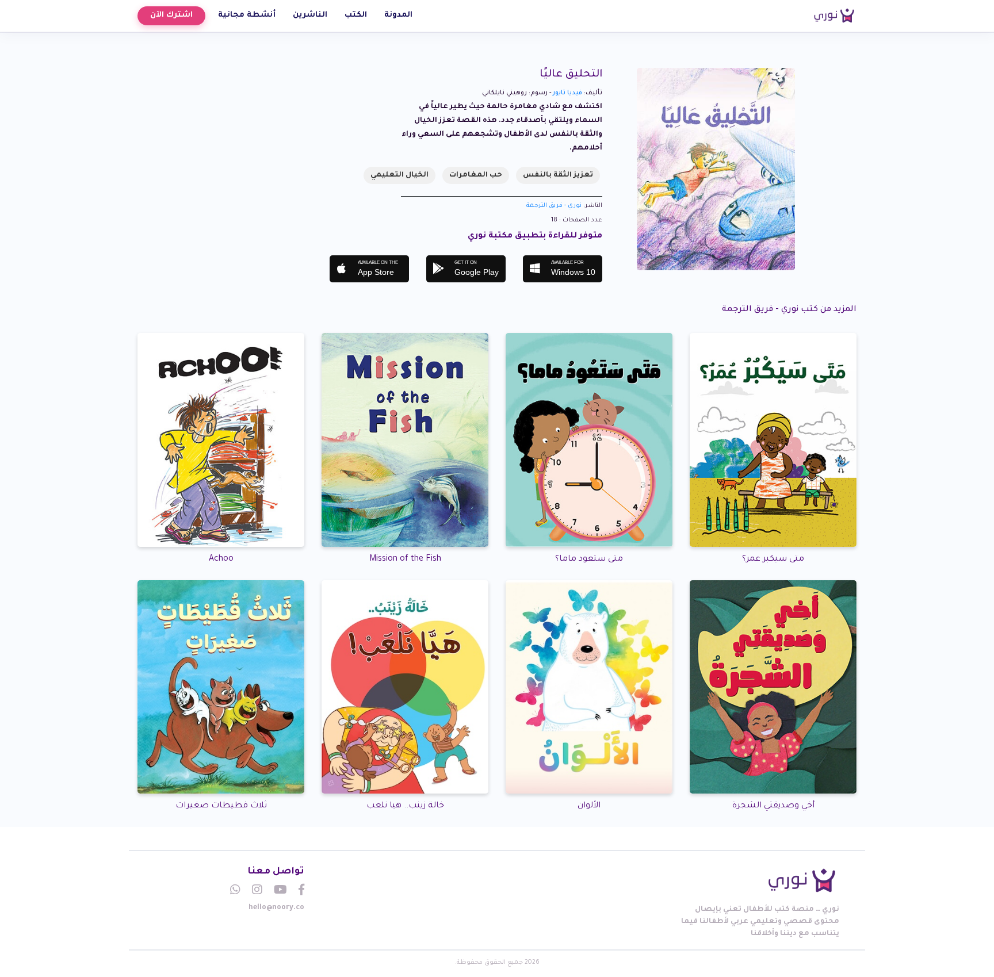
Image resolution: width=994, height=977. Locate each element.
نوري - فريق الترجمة (554, 205)
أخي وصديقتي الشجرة (773, 806)
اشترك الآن (171, 15)
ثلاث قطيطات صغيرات (221, 806)
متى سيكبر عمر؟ (773, 559)
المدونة (398, 15)
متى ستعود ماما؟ (589, 559)
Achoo (221, 559)
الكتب (356, 15)
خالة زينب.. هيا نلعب (405, 806)
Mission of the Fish (405, 559)
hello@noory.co (276, 908)
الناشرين (310, 15)
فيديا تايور (567, 93)
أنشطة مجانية (247, 15)
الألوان (589, 806)
